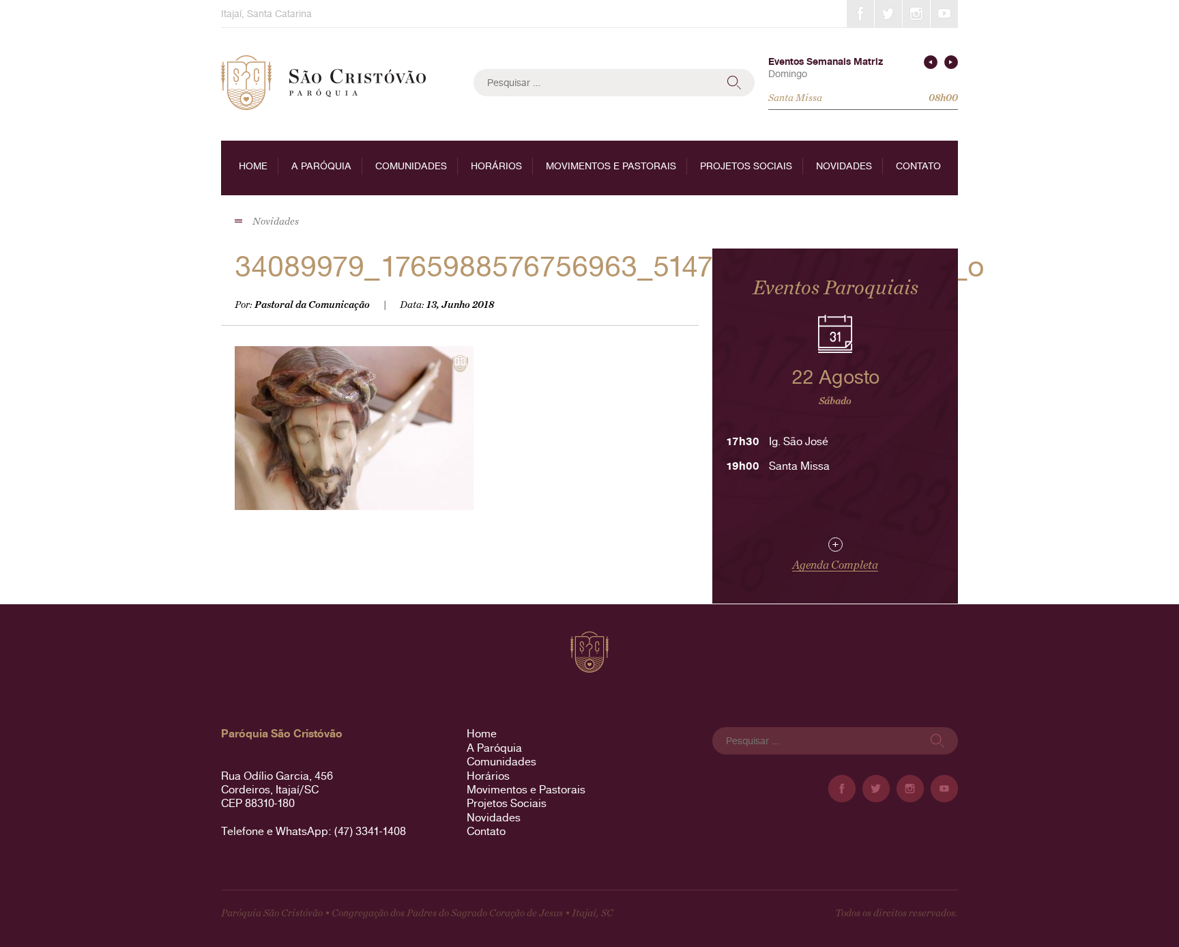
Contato (918, 166)
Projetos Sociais (746, 166)
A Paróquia (321, 166)
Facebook (860, 13)
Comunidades (411, 166)
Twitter (888, 13)
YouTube (944, 13)
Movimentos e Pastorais (611, 166)
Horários (496, 166)
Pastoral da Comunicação (312, 305)
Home (253, 166)
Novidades (844, 166)
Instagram (916, 13)
